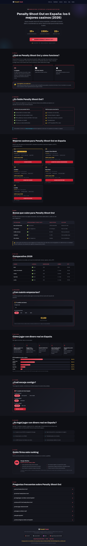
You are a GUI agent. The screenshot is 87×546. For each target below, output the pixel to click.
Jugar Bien (51, 538)
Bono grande (24, 395)
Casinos (60, 1)
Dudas (73, 1)
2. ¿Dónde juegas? (18, 398)
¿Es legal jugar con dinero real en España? (24, 498)
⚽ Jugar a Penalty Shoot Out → (43, 39)
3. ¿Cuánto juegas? (18, 403)
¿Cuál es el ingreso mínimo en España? (23, 519)
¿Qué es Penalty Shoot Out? (21, 489)
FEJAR (47, 538)
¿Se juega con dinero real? (20, 511)
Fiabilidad (55, 1)
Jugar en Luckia (27, 198)
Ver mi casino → (20, 409)
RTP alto (17, 395)
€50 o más (24, 405)
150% (26, 312)
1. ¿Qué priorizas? (17, 393)
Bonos (65, 1)
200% (31, 312)
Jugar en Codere (27, 180)
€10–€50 (17, 405)
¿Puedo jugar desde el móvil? (21, 506)
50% (21, 312)
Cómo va (50, 1)
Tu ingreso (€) (17, 304)
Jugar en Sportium (59, 180)
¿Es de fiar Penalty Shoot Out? (21, 493)
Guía (69, 1)
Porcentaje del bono (18, 310)
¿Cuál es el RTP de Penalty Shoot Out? (23, 502)
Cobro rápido (32, 395)
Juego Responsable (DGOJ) (38, 538)
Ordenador (22, 400)
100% (16, 312)
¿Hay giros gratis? (18, 515)
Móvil (16, 400)
